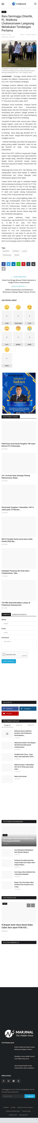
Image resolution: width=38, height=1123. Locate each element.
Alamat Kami (13, 1115)
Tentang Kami (23, 1115)
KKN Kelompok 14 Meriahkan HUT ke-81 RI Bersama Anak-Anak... (24, 767)
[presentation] (29, 905)
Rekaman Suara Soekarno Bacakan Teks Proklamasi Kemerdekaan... (23, 733)
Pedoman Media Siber (13, 1111)
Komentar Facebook (19, 614)
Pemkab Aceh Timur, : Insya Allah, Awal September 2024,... (24, 755)
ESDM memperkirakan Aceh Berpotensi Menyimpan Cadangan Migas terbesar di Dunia (19, 291)
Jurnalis (24, 251)
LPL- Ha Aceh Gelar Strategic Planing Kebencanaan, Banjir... (16, 477)
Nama (4, 620)
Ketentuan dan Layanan (25, 1107)
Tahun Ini (31, 725)
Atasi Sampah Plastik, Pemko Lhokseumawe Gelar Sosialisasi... (24, 1067)
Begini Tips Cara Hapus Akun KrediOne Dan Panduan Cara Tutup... (24, 885)
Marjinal (16, 255)
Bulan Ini (19, 725)
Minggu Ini (7, 725)
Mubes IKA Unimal (20, 776)
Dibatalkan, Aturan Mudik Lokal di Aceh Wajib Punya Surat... (24, 1057)
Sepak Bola (6, 251)
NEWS (4, 12)
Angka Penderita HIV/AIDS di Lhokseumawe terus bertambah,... (18, 926)
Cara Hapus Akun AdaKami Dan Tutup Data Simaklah (24, 873)
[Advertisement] (19, 685)
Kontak (13, 1107)
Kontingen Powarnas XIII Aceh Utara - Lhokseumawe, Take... (16, 572)
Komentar (6, 614)
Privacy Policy (26, 1111)
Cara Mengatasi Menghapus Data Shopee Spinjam (23, 851)
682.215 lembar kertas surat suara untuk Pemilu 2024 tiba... (17, 540)
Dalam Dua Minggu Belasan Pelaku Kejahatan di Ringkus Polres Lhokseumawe (19, 281)
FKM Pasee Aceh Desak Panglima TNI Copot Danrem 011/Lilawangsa (18, 445)
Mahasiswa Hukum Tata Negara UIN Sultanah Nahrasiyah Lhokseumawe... (25, 745)
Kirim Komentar (8, 661)
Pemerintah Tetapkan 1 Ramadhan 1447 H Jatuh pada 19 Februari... (18, 508)
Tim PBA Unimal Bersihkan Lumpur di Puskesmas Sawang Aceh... (16, 604)
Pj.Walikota (16, 251)
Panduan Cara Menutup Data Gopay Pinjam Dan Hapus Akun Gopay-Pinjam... (24, 862)
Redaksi (6, 1107)
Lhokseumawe (7, 255)
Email (4, 629)
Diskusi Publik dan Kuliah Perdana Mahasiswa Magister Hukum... (24, 1048)
